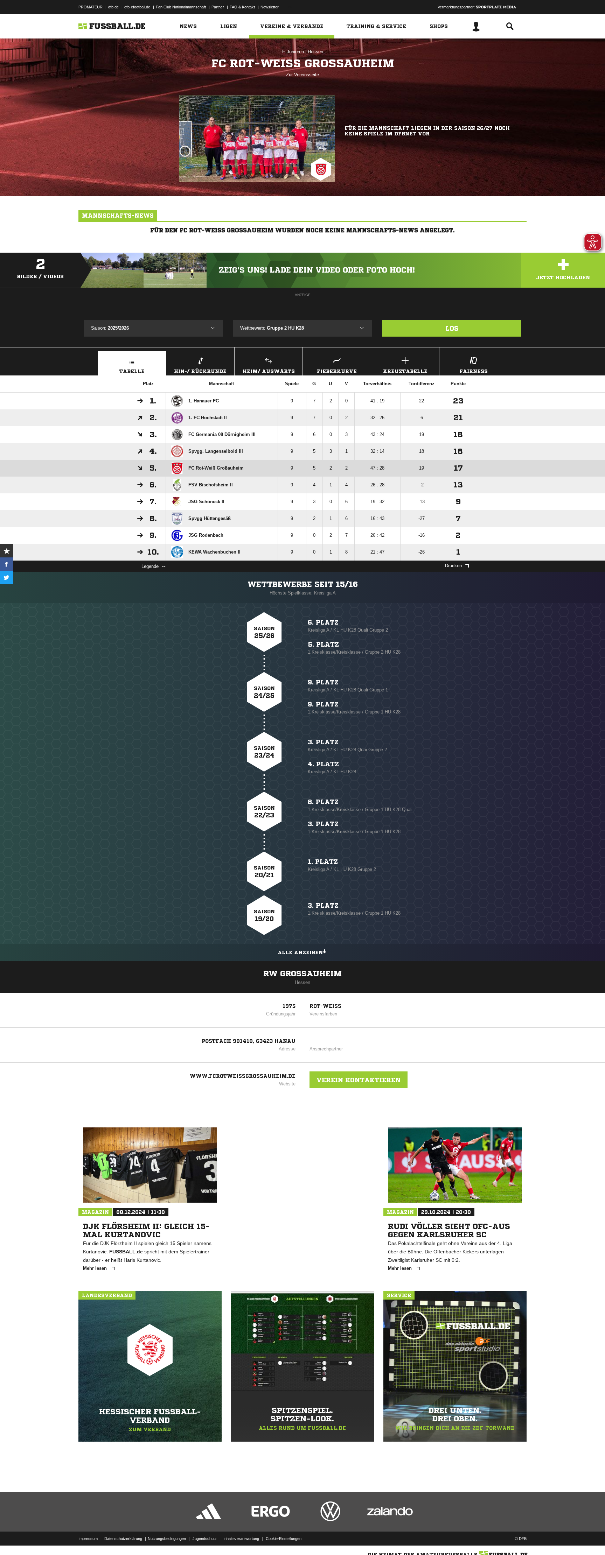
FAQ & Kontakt (242, 7)
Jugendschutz (205, 1538)
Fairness (473, 371)
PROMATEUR (90, 7)
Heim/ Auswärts (269, 371)
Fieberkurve (337, 371)
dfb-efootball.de (137, 7)
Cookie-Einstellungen (283, 1538)
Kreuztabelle (405, 371)
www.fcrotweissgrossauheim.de (242, 1076)
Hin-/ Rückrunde (200, 371)
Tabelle (132, 371)
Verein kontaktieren (359, 1080)
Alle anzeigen (300, 952)
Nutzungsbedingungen (167, 1538)
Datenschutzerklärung (123, 1538)
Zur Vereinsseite (302, 74)
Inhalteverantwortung (241, 1538)
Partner (217, 7)
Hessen (315, 51)
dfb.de (113, 7)
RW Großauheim (302, 974)
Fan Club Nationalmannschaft (181, 7)
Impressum (88, 1538)
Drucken (453, 565)
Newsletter (269, 7)
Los (451, 328)
